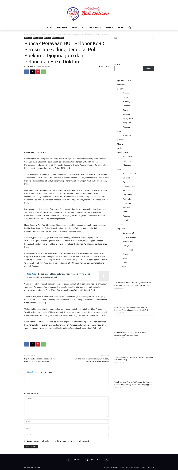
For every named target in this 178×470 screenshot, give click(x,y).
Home (26, 34)
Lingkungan (127, 195)
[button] (129, 27)
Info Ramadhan (129, 190)
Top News (60, 37)
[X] (32, 71)
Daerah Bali (121, 89)
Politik (54, 37)
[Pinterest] (37, 71)
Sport (125, 262)
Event (130, 250)
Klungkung (127, 123)
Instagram (95, 460)
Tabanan (126, 127)
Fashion (126, 182)
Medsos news (122, 152)
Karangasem (128, 118)
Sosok (125, 258)
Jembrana (126, 114)
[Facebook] (26, 71)
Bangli (125, 97)
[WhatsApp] (43, 71)
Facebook (127, 161)
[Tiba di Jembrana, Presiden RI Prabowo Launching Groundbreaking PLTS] (120, 348)
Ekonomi (126, 178)
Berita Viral (34, 34)
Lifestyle (126, 245)
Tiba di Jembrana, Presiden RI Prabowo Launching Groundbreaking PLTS (133, 358)
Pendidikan (127, 203)
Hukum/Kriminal (129, 186)
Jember (120, 140)
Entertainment (128, 233)
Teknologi (127, 216)
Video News (121, 267)
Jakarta (35, 37)
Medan (120, 148)
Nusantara (47, 37)
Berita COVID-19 (129, 173)
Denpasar (126, 106)
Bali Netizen (31, 66)
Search (117, 64)
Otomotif (126, 254)
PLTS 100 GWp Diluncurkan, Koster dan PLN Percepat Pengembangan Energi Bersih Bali (131, 309)
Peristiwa (126, 207)
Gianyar (126, 110)
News (40, 37)
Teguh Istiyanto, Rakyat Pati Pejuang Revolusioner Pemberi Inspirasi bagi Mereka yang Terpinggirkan (133, 383)
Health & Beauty (129, 237)
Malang (120, 144)
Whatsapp (127, 165)
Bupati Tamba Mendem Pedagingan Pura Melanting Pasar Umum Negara (40, 360)
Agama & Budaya (124, 80)
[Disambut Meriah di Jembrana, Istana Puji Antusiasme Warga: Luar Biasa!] (120, 323)
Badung (126, 93)
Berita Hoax (127, 156)
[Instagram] (87, 460)
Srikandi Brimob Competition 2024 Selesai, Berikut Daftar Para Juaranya (92, 360)
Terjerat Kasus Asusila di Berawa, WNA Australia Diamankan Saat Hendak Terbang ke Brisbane (132, 284)
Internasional (128, 241)
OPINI (119, 224)
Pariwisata (127, 199)
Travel (125, 220)
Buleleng (126, 101)
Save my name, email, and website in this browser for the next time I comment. (58, 441)
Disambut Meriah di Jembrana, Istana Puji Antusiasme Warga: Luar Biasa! (130, 333)
